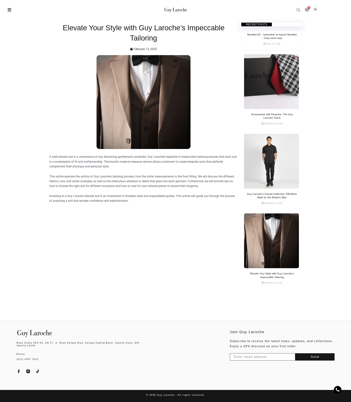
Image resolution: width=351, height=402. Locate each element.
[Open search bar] (298, 10)
